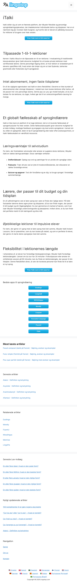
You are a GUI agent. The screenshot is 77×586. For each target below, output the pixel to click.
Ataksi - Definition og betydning (15, 380)
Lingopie (38, 312)
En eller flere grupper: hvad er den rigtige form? (22, 484)
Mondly (38, 306)
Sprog (5, 547)
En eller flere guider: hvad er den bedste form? (22, 490)
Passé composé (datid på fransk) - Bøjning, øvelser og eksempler (29, 348)
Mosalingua (7, 435)
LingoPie (6, 445)
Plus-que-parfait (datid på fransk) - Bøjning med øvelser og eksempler (31, 360)
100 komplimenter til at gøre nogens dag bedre (22, 507)
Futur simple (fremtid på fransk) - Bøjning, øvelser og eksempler (28, 354)
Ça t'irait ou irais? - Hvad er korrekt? (17, 519)
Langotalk (38, 294)
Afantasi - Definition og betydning (16, 398)
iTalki (38, 331)
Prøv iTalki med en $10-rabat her (38, 38)
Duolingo (38, 287)
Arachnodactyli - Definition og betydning (19, 392)
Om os (5, 553)
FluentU (38, 325)
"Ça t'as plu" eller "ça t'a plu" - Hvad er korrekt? (22, 513)
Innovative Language (38, 319)
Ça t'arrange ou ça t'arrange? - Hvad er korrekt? (22, 525)
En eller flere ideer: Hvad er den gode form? (20, 466)
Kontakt (6, 559)
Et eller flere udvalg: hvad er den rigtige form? (21, 478)
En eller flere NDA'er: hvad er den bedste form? (22, 472)
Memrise (6, 440)
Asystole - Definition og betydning (16, 386)
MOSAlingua (38, 300)
